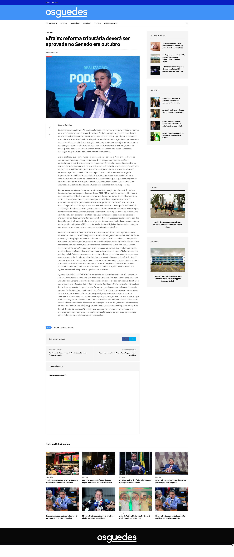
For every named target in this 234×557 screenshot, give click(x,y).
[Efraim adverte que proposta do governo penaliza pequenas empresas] (171, 463)
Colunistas (50, 23)
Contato (55, 2)
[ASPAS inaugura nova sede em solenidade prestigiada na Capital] (155, 136)
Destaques (49, 32)
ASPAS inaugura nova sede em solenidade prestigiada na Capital (173, 135)
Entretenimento (110, 23)
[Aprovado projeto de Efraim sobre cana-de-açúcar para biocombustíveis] (135, 463)
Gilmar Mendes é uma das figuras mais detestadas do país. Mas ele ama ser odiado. (172, 124)
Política (64, 23)
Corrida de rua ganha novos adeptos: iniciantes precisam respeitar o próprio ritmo (167, 224)
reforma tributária (67, 327)
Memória (86, 23)
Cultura (97, 23)
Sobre (47, 2)
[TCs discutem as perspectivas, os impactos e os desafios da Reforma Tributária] (62, 463)
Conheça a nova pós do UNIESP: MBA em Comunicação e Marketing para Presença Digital (167, 278)
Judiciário (75, 23)
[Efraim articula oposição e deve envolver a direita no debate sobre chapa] (98, 499)
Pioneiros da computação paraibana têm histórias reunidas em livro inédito (171, 101)
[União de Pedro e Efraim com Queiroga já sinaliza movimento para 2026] (135, 499)
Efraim (56, 327)
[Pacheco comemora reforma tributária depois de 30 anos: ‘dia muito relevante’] (98, 463)
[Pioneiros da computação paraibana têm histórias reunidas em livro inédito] (155, 102)
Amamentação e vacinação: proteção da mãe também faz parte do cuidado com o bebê (172, 46)
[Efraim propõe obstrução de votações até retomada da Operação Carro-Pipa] (62, 499)
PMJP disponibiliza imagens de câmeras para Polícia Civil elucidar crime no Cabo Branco (173, 69)
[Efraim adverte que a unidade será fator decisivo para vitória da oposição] (171, 499)
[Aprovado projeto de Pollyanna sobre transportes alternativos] (155, 113)
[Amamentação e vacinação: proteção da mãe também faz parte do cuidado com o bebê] (155, 46)
